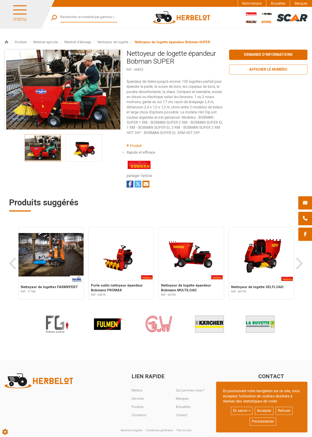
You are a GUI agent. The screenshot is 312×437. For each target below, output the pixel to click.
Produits (138, 407)
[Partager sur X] (138, 184)
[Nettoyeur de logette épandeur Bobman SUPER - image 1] (43, 148)
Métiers (137, 390)
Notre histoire (252, 3)
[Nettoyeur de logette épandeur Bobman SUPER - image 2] (84, 148)
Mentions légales (132, 430)
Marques (301, 3)
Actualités (278, 3)
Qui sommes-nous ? (190, 390)
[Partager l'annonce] (146, 184)
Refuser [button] (284, 410)
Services (138, 398)
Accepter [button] (264, 410)
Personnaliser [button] (263, 421)
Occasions (139, 415)
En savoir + (242, 410)
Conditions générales (159, 430)
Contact (181, 415)
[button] (172, 42)
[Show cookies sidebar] (5, 432)
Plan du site (184, 430)
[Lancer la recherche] (54, 17)
